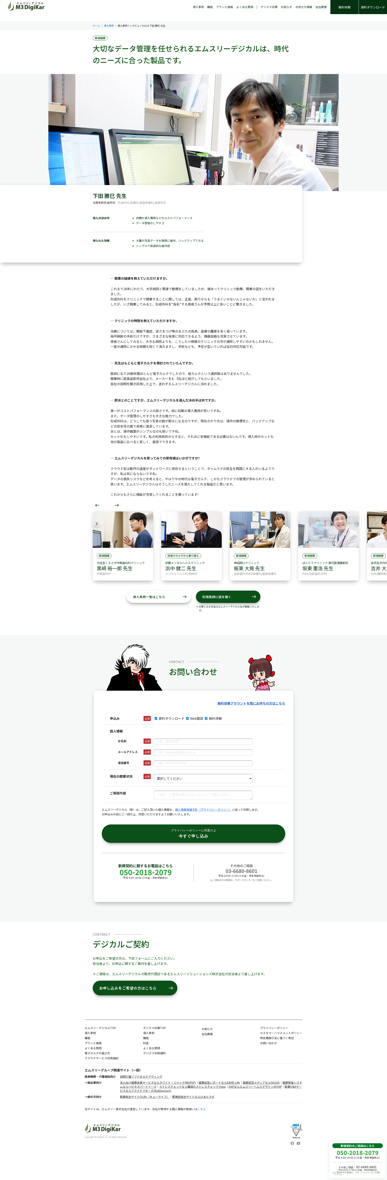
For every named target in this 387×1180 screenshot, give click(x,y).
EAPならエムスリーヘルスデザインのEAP (255, 1087)
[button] (97, 505)
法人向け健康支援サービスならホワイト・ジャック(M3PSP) (158, 1083)
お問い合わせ (268, 1043)
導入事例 (198, 7)
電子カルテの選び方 (97, 1053)
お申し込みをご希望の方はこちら (136, 988)
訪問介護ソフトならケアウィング (141, 1076)
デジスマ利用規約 (154, 1053)
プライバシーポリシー (274, 1028)
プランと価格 (224, 7)
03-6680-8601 (241, 870)
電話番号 (123, 763)
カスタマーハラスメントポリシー (281, 1033)
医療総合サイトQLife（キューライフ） (144, 1097)
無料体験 (344, 7)
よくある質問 (244, 7)
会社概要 (321, 7)
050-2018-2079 (146, 872)
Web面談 (196, 718)
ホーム (96, 25)
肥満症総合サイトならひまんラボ (193, 1097)
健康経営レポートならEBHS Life (219, 1083)
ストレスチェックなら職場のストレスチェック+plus (192, 1087)
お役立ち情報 (303, 7)
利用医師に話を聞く (229, 596)
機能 (210, 7)
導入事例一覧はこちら (160, 596)
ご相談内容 (118, 793)
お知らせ (286, 7)
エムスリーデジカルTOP (100, 1028)
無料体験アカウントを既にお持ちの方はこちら (251, 703)
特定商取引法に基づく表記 (277, 1038)
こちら (201, 1109)
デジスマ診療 (269, 7)
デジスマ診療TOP (154, 1028)
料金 (146, 1043)
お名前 (122, 741)
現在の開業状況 (121, 776)
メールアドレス (128, 752)
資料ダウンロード (373, 7)
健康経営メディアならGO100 (261, 1083)
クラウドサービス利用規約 (102, 1058)
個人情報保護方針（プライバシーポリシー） (203, 810)
